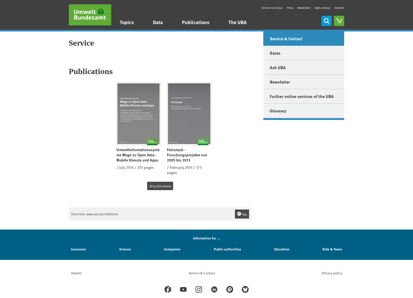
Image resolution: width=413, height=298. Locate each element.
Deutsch (339, 8)
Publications (195, 22)
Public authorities (227, 249)
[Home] (90, 14)
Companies (172, 249)
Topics (127, 22)
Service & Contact (272, 8)
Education (281, 249)
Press (290, 8)
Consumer (78, 249)
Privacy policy (332, 272)
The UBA (237, 22)
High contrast (322, 8)
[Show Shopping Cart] (339, 21)
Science (125, 249)
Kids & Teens (332, 249)
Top (244, 214)
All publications (160, 186)
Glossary (278, 110)
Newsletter (303, 8)
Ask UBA (278, 67)
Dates (275, 53)
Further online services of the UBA (302, 96)
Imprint (76, 272)
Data (158, 22)
